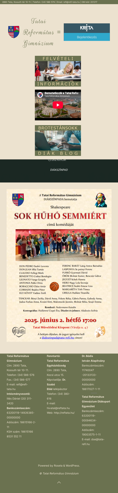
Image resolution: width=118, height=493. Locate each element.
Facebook (101, 6)
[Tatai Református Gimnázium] (13, 32)
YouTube (111, 6)
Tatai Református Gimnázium (39, 32)
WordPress (72, 465)
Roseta (58, 465)
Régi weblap (88, 6)
